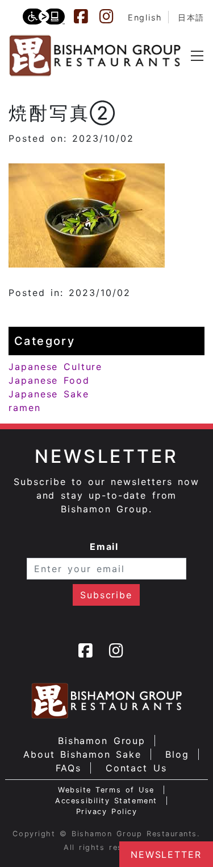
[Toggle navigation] (197, 56)
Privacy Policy (106, 811)
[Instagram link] (111, 16)
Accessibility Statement (106, 800)
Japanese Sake (49, 394)
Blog (177, 754)
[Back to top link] (14, 838)
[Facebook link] (86, 16)
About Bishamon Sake (82, 754)
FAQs (69, 768)
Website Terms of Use (106, 790)
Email (104, 546)
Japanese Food (49, 380)
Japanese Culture (55, 366)
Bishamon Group (101, 740)
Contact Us (136, 768)
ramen (25, 407)
